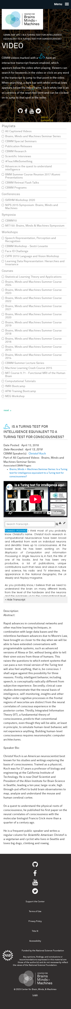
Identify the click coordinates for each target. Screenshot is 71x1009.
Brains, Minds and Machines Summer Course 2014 (33, 356)
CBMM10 (11, 220)
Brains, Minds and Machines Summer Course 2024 (33, 283)
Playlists (8, 126)
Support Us (47, 121)
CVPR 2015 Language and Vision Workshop (32, 256)
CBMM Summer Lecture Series (24, 363)
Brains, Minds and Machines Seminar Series (33, 136)
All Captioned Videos (18, 131)
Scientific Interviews (18, 156)
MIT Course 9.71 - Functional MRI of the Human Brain (35, 375)
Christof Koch (37, 453)
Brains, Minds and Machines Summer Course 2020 (33, 316)
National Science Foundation (50, 951)
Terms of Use (35, 912)
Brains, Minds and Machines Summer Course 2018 (33, 332)
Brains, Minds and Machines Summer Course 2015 (33, 348)
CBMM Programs (16, 187)
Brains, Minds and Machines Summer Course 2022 (33, 300)
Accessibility (35, 941)
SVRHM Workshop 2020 (20, 200)
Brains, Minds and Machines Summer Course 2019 (33, 324)
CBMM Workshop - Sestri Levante (26, 246)
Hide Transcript (15, 599)
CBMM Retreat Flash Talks (22, 182)
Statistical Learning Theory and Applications (33, 276)
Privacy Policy (35, 921)
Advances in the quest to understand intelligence (28, 168)
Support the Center (35, 902)
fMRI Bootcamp (15, 386)
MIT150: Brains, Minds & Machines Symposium (34, 225)
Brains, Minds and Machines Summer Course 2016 (33, 340)
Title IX (35, 931)
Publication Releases (18, 146)
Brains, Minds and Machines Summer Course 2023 (33, 291)
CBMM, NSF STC (11, 35)
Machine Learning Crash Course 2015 (28, 368)
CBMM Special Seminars (21, 141)
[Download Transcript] (60, 523)
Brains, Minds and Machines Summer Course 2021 (33, 308)
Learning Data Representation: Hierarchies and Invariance (35, 263)
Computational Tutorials (20, 381)
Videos (44, 118)
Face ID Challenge (16, 251)
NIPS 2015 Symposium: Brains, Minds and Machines (31, 207)
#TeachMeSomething (18, 161)
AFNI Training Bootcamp (20, 391)
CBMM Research (15, 151)
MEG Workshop (15, 396)
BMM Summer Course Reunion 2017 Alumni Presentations (32, 176)
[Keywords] (64, 523)
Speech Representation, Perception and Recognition (30, 240)
